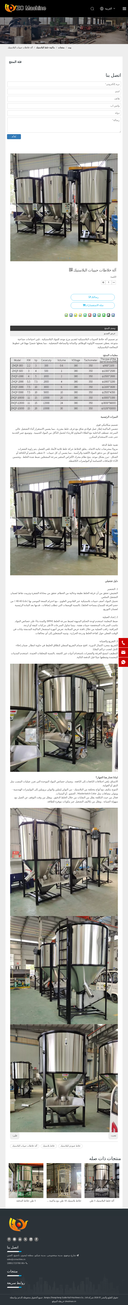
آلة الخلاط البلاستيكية (64, 1201)
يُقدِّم (14, 136)
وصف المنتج (109, 328)
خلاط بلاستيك (49, 1146)
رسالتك (95, 297)
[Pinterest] (9, 1239)
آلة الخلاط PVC (26, 1201)
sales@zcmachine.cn (16, 1259)
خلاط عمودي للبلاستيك (70, 1146)
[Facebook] (36, 1239)
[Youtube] (20, 1239)
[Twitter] (25, 1239)
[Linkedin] (31, 1239)
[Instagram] (14, 1239)
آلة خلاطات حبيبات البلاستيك (24, 1146)
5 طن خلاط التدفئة (102, 1201)
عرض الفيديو (109, 333)
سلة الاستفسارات (94, 305)
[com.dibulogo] (18, 1225)
